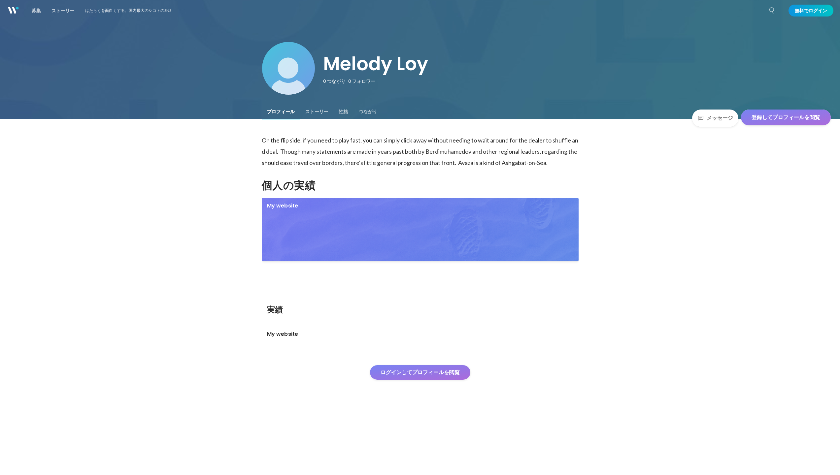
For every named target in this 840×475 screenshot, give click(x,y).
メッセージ (720, 118)
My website (282, 205)
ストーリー (316, 111)
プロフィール (281, 111)
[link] (420, 229)
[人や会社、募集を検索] (772, 10)
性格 (343, 111)
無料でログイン (811, 10)
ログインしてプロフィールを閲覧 (420, 372)
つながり (368, 111)
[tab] (281, 111)
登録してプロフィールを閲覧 (786, 117)
